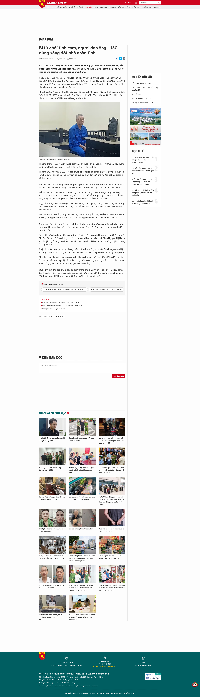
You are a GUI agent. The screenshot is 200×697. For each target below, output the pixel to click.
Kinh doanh (157, 7)
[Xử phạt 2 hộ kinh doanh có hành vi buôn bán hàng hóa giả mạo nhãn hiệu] (82, 604)
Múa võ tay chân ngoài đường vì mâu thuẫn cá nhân (51, 586)
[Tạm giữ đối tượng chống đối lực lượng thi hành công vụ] (52, 486)
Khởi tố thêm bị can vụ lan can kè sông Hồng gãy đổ (52, 439)
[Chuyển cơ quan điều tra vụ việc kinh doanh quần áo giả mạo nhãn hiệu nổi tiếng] (112, 456)
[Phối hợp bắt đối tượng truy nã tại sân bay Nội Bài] (52, 456)
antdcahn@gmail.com (143, 665)
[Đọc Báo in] (137, 3)
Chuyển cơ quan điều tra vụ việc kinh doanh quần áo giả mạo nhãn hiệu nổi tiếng (112, 470)
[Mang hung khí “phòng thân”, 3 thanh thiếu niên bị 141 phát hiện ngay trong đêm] (112, 427)
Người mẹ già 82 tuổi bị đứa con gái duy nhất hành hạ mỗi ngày (143, 192)
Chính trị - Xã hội (69, 7)
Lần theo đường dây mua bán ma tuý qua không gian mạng (82, 498)
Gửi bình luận (118, 376)
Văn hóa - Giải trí (124, 7)
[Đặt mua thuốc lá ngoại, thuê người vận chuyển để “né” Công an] (52, 604)
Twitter (120, 58)
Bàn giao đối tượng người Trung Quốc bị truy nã (81, 439)
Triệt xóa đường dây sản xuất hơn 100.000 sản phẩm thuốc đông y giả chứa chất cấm (112, 587)
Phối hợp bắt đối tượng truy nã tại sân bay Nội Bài (51, 469)
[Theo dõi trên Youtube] (129, 2)
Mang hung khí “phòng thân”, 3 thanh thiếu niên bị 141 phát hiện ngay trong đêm (111, 440)
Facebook (117, 58)
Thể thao (135, 7)
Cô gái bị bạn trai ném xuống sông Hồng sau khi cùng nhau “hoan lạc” (143, 159)
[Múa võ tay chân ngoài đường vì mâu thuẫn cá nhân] (52, 574)
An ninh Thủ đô (57, 2)
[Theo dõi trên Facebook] (126, 2)
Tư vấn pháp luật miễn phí (142, 99)
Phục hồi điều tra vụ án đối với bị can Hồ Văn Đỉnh (111, 530)
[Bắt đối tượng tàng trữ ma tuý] (82, 518)
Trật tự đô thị (56, 7)
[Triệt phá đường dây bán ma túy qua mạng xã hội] (52, 518)
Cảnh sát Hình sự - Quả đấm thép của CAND (145, 89)
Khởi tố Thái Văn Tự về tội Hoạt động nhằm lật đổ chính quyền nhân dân (142, 181)
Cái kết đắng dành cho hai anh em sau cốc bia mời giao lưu (143, 170)
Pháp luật (88, 7)
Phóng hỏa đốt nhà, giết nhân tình (53, 309)
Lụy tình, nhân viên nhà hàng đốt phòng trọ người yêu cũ (61, 302)
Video (96, 7)
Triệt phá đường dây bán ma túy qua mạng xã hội (51, 530)
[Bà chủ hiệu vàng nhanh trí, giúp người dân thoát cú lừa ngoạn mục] (82, 456)
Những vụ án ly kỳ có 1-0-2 (142, 103)
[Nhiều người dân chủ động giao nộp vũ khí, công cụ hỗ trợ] (112, 545)
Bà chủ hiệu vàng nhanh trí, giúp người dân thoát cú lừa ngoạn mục (81, 470)
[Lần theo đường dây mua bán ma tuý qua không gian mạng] (82, 486)
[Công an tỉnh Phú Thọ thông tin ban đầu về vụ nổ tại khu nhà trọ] (52, 545)
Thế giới (80, 7)
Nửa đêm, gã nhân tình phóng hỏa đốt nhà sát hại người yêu (62, 306)
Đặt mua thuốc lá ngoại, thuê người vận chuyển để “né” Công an (51, 617)
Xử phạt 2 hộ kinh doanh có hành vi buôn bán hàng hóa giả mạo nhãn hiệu (82, 617)
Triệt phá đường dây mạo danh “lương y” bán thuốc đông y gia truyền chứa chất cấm (81, 587)
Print (124, 58)
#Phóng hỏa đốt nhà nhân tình (54, 316)
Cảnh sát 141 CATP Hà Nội (142, 83)
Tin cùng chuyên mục (52, 413)
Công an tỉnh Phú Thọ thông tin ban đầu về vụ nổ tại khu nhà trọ (51, 557)
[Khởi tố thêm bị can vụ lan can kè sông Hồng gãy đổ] (52, 427)
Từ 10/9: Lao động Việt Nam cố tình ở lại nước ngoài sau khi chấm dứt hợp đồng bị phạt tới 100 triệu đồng (112, 501)
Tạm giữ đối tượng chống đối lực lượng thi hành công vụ (52, 498)
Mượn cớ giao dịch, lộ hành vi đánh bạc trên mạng (142, 202)
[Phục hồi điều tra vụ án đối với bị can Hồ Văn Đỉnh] (112, 518)
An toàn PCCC (137, 94)
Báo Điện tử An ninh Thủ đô (42, 4)
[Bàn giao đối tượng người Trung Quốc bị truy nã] (82, 427)
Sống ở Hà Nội (146, 7)
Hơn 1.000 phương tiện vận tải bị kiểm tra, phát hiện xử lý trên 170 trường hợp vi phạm (82, 558)
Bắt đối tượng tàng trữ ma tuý (81, 529)
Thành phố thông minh (107, 7)
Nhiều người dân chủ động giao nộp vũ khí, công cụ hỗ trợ (111, 557)
